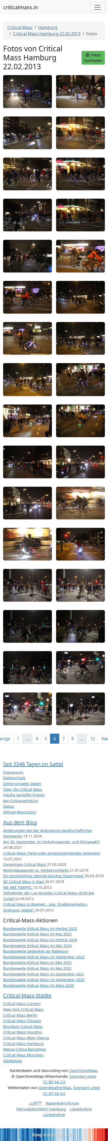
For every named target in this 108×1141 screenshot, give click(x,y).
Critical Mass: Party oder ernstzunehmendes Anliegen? (51, 853)
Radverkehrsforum (62, 1103)
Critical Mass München (23, 1054)
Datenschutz (14, 777)
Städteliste (12, 1060)
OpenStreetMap (83, 1070)
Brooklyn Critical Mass (23, 1026)
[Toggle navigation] (97, 7)
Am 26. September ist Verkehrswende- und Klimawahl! (51, 841)
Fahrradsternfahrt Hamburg (41, 1108)
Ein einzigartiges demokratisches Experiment (44, 875)
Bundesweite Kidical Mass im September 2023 (43, 956)
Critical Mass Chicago (22, 1020)
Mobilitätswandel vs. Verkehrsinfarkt (36, 870)
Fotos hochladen (93, 57)
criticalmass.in (20, 7)
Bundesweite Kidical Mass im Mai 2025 (37, 934)
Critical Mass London (22, 1003)
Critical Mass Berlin (20, 1015)
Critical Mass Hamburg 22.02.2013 (46, 34)
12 (92, 739)
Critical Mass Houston (22, 1032)
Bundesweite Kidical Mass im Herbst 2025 (40, 928)
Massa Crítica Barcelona (24, 1049)
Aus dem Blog (20, 822)
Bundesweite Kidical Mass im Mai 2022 (37, 968)
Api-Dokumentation (20, 800)
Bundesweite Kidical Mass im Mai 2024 (37, 945)
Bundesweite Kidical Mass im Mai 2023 (37, 962)
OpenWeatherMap (55, 1087)
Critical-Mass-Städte (27, 995)
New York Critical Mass (23, 1009)
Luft (35, 1103)
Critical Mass (20, 27)
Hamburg (47, 27)
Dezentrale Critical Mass (25, 864)
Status (8, 806)
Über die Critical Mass (22, 789)
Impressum (13, 772)
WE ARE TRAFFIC (18, 887)
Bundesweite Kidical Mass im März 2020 (38, 985)
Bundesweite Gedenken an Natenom (35, 951)
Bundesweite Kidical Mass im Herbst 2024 (40, 939)
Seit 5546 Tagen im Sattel (33, 764)
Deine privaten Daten (22, 783)
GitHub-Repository (19, 812)
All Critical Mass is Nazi (24, 881)
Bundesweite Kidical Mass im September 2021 (43, 974)
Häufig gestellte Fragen (24, 794)
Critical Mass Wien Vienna (26, 1037)
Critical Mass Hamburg (23, 1043)
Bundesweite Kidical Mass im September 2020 (43, 979)
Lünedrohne (81, 1108)
